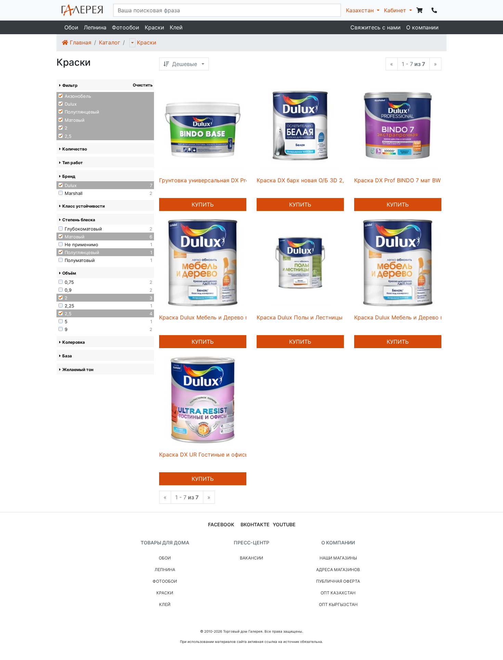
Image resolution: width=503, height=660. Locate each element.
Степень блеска (78, 219)
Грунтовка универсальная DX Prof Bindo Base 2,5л (227, 180)
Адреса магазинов (338, 569)
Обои (71, 27)
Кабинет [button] (396, 10)
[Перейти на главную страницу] (82, 10)
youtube (284, 524)
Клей (176, 27)
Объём (69, 273)
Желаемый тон (77, 369)
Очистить (143, 85)
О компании (422, 27)
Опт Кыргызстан (338, 604)
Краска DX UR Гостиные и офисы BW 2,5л (215, 454)
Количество (74, 148)
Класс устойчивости (83, 206)
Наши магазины (338, 557)
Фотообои (125, 27)
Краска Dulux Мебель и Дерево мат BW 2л (411, 317)
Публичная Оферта (338, 581)
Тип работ (72, 162)
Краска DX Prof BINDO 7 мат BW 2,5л (404, 180)
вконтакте (255, 524)
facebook (221, 524)
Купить (203, 204)
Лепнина (95, 27)
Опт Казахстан (338, 592)
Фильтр (70, 85)
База (67, 355)
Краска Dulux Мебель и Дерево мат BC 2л (216, 317)
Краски (154, 27)
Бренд (68, 176)
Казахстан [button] (360, 10)
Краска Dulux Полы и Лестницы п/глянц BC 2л (319, 317)
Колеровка (73, 342)
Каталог (109, 42)
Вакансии (251, 557)
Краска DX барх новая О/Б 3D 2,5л (303, 180)
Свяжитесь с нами (375, 27)
